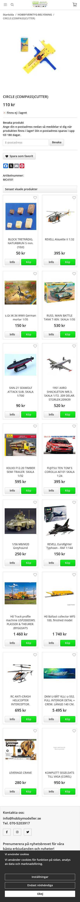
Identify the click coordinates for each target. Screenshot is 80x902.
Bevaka (56, 142)
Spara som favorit (20, 156)
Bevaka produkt (13, 122)
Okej (40, 894)
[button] (29, 262)
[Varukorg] (74, 5)
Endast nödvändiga (40, 885)
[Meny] (5, 5)
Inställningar (40, 877)
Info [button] (12, 262)
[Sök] (12, 4)
